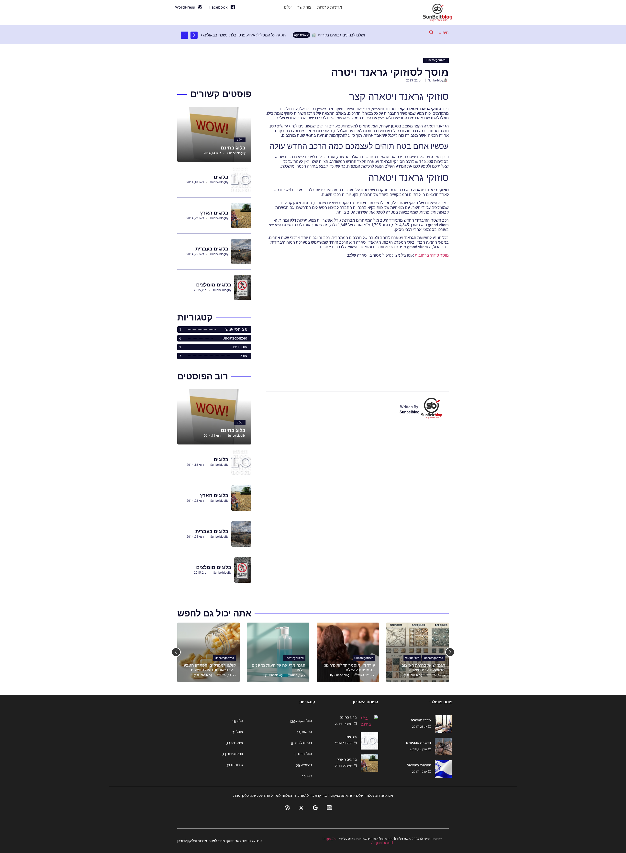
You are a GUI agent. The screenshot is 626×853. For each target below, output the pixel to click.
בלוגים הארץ (214, 213)
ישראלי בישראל (419, 765)
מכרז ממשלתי (420, 720)
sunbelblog (435, 80)
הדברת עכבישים (418, 743)
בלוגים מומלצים (213, 285)
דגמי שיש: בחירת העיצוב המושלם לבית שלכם (423, 667)
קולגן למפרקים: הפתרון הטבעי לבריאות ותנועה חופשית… (209, 667)
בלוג (239, 140)
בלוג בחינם (233, 148)
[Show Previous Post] (194, 35)
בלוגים (221, 177)
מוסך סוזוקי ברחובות (432, 255)
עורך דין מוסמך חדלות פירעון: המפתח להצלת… (349, 667)
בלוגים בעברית (211, 249)
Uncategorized (436, 60)
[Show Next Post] (184, 35)
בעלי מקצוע (412, 658)
